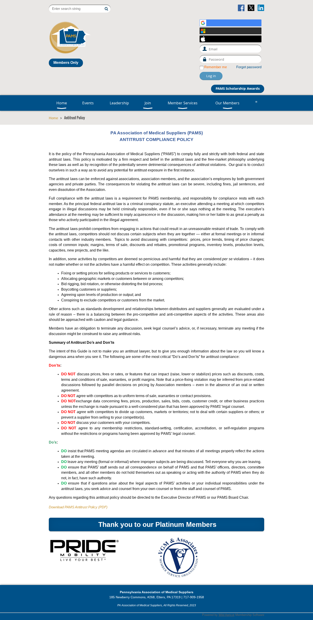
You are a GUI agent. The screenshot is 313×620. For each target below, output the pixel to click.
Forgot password (248, 67)
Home (53, 118)
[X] (251, 8)
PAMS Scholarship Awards (238, 88)
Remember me (215, 67)
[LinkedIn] (261, 8)
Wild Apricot (226, 615)
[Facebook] (241, 8)
